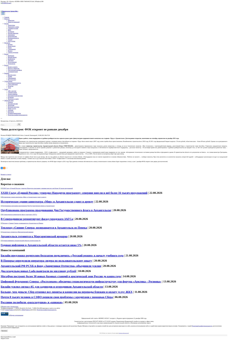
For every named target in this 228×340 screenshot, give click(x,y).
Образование (12, 78)
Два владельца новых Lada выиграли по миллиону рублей (38, 271)
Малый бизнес (12, 57)
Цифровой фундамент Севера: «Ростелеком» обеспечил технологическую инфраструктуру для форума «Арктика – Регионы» (81, 281)
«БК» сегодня (12, 91)
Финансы (7, 43)
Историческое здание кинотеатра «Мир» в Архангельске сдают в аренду (47, 201)
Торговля (10, 60)
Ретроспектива (12, 36)
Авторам (10, 110)
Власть (6, 65)
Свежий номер (12, 92)
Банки (10, 47)
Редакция (11, 97)
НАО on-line (11, 41)
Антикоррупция (13, 71)
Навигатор (11, 20)
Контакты (11, 112)
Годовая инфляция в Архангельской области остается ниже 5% (41, 245)
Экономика (11, 35)
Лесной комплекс (13, 33)
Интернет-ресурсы (13, 107)
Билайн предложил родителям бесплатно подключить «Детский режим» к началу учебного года (62, 255)
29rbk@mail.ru (25, 310)
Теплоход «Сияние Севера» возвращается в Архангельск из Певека (44, 227)
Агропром (11, 31)
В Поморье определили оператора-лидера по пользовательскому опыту (46, 260)
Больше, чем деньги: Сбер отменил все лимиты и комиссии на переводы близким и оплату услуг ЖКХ (67, 291)
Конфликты (11, 59)
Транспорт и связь (13, 27)
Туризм (10, 39)
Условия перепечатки (14, 113)
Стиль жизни (8, 81)
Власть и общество (13, 68)
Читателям (11, 105)
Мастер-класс (12, 75)
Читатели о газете (13, 99)
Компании (11, 55)
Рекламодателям (13, 103)
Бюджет (10, 44)
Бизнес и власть (12, 67)
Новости (7, 19)
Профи (10, 76)
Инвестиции (11, 46)
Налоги (10, 51)
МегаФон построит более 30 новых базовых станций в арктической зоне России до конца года (61, 276)
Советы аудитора (13, 52)
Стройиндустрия (13, 28)
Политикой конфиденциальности (202, 326)
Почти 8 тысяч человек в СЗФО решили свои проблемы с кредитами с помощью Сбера (57, 297)
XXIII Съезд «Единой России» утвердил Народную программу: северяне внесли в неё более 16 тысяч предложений (74, 192)
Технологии (11, 63)
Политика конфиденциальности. (47, 310)
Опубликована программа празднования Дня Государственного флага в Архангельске (56, 210)
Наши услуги (12, 108)
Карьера (6, 73)
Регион (6, 23)
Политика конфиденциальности (17, 115)
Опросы (10, 102)
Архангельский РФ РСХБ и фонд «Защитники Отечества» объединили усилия (51, 265)
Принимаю (4, 330)
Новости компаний (14, 22)
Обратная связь (9, 100)
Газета (6, 89)
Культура (10, 86)
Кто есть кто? (12, 79)
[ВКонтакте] (2, 168)
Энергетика (11, 25)
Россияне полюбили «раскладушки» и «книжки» (32, 302)
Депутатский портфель (15, 70)
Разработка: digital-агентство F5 (124, 333)
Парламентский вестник (15, 95)
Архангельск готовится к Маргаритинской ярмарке (34, 236)
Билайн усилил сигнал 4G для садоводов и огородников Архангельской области (52, 286)
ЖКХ (9, 30)
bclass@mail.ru (9, 310)
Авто (9, 87)
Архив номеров (12, 94)
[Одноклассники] (4, 168)
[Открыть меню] (3, 13)
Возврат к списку (6, 174)
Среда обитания (13, 84)
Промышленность (13, 38)
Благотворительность (14, 83)
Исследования (12, 62)
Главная (6, 17)
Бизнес (6, 54)
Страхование (12, 49)
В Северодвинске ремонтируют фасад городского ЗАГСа (37, 218)
